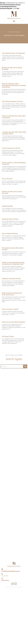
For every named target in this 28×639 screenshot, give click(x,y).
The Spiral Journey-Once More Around (12, 248)
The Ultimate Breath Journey (12, 101)
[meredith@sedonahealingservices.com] (2, 569)
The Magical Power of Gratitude (13, 53)
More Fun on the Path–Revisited (13, 322)
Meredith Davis (14, 18)
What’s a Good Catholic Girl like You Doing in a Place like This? (13, 263)
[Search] (25, 366)
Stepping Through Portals (11, 278)
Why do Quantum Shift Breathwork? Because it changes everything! (14, 85)
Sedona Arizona (5, 580)
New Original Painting (10, 233)
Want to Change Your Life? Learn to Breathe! (14, 116)
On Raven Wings (8, 336)
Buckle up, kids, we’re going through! (12, 68)
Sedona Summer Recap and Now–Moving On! (12, 294)
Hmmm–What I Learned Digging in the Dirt (14, 163)
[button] (14, 21)
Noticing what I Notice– (10, 219)
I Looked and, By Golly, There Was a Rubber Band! (14, 133)
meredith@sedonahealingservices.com (10, 571)
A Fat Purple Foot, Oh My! (11, 148)
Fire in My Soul (7, 178)
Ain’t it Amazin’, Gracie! (10, 309)
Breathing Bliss (7, 206)
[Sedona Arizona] (2, 578)
